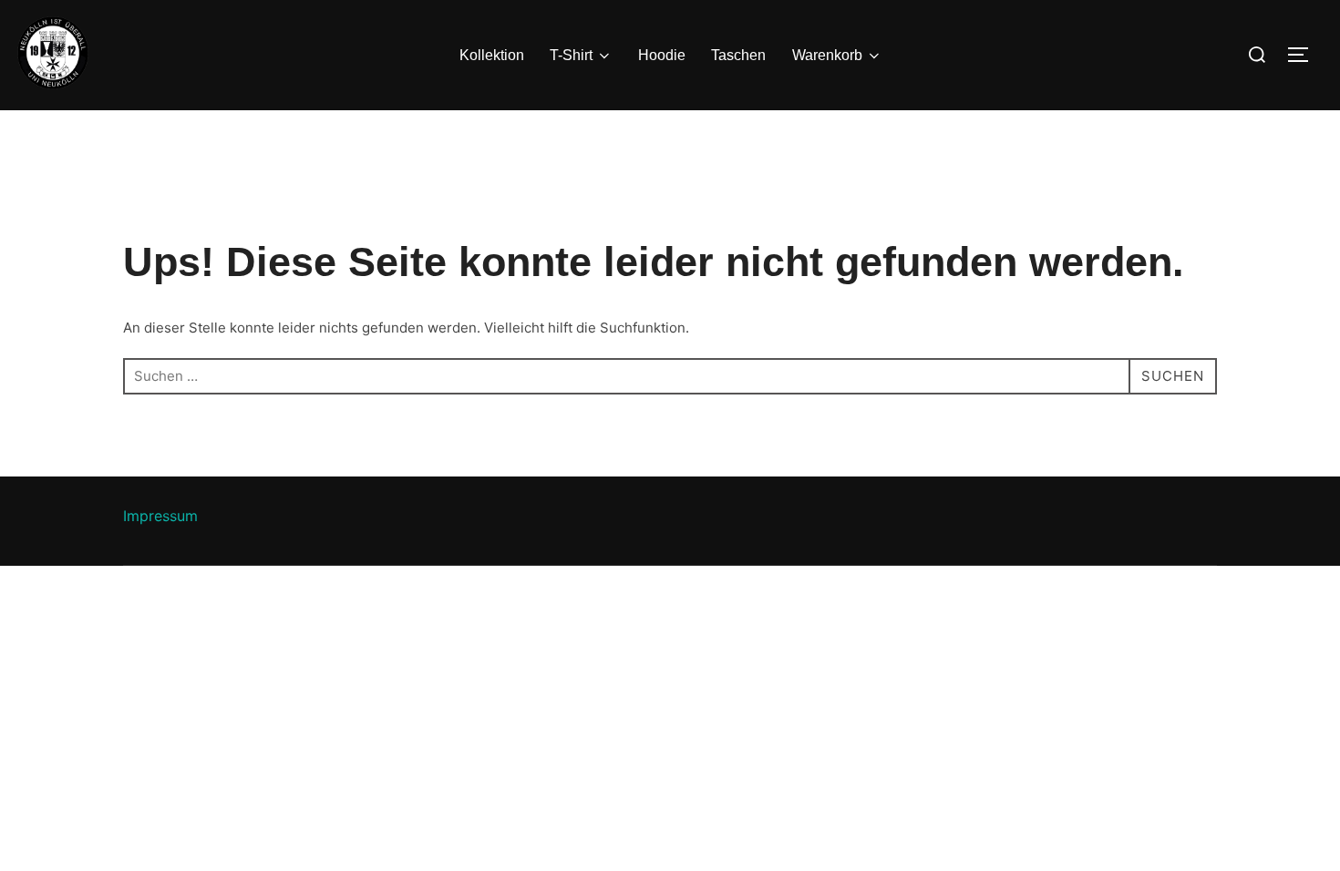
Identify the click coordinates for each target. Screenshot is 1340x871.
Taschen (738, 55)
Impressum (160, 516)
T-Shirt (571, 55)
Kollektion (491, 55)
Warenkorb (827, 55)
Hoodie (661, 55)
